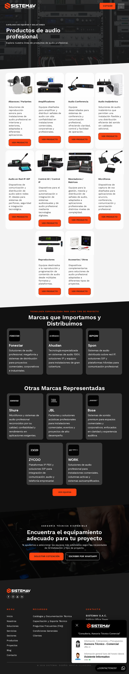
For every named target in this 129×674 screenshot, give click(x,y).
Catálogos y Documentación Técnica (52, 616)
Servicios (11, 631)
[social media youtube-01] (17, 596)
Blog (9, 650)
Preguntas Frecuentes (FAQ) (48, 626)
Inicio (10, 616)
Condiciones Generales (45, 631)
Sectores (11, 635)
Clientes (37, 635)
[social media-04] (13, 596)
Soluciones (12, 626)
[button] (121, 6)
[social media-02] (8, 596)
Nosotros (11, 621)
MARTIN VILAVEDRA (80, 665)
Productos (12, 640)
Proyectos (12, 645)
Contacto (12, 655)
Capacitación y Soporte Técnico (50, 621)
